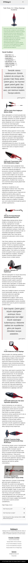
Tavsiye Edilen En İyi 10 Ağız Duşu (14, 547)
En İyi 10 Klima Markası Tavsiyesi (14, 543)
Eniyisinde (14, 555)
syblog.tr (24, 561)
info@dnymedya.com (14, 553)
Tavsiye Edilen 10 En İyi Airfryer (14, 541)
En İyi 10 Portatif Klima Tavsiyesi (14, 545)
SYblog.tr (7, 2)
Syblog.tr (14, 529)
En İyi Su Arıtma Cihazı (14, 539)
